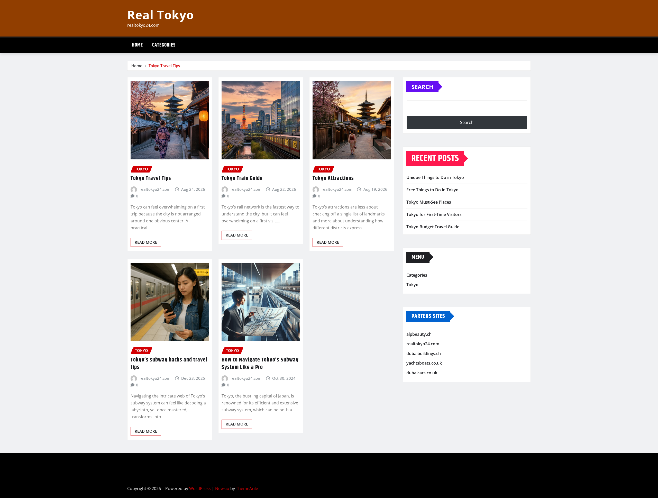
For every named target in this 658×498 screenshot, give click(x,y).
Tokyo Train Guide (242, 178)
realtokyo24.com (155, 189)
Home (137, 45)
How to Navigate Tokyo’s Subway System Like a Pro (260, 364)
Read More (146, 242)
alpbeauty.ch (419, 334)
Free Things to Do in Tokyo (432, 190)
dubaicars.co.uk (421, 373)
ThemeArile (247, 488)
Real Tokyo (160, 15)
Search (422, 86)
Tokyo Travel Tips (164, 65)
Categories (164, 45)
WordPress (200, 488)
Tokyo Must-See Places (428, 202)
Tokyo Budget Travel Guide (432, 227)
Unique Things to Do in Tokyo (435, 177)
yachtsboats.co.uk (424, 363)
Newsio (222, 488)
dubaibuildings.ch (423, 353)
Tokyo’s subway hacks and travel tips (169, 364)
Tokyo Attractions (333, 178)
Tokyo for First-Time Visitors (434, 214)
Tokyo (412, 284)
